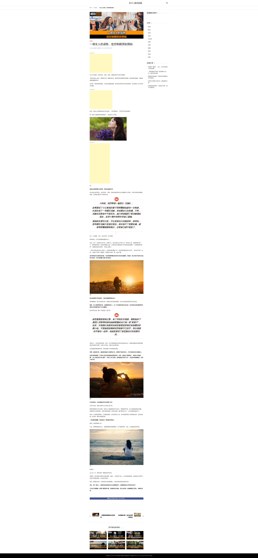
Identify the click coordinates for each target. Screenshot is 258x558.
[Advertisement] (101, 63)
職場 (149, 48)
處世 (149, 51)
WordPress (147, 555)
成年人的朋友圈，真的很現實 (116, 546)
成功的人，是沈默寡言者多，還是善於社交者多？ (135, 536)
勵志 (149, 30)
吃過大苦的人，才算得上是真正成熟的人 (135, 546)
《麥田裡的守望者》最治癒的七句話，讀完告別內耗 (157, 72)
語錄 (149, 54)
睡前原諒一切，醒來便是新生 (98, 536)
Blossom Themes (138, 555)
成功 (149, 36)
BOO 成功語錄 (135, 3)
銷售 (149, 57)
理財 (149, 42)
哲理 (149, 33)
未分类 (91, 41)
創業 (149, 27)
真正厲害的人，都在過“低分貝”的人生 (98, 546)
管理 (149, 45)
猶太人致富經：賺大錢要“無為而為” (116, 536)
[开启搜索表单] (167, 3)
